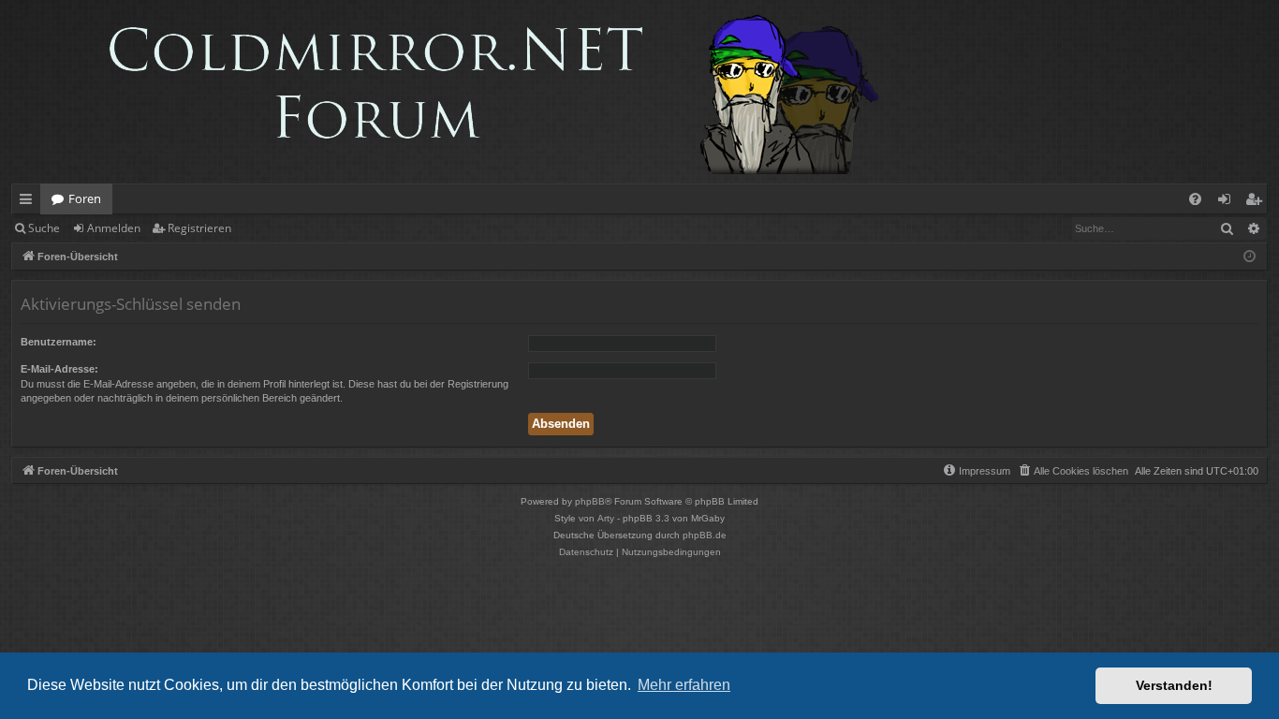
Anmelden (113, 228)
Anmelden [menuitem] (1228, 202)
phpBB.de (705, 535)
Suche (44, 228)
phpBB (590, 501)
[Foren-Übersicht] (455, 91)
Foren (84, 198)
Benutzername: (58, 341)
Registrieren (199, 228)
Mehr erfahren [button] (684, 685)
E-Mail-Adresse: (59, 368)
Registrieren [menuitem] (1257, 202)
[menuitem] (1195, 198)
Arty (605, 518)
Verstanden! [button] (1174, 685)
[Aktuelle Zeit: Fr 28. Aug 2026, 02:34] (1249, 257)
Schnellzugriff (29, 202)
